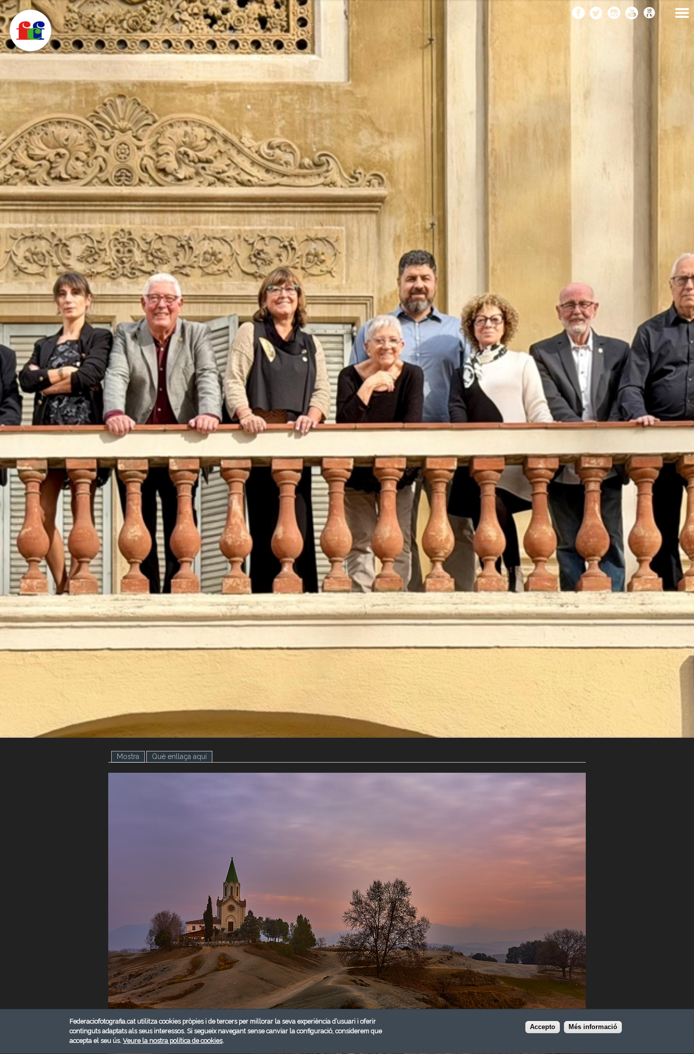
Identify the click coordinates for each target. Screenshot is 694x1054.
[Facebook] (578, 14)
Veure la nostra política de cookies (173, 1040)
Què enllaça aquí (179, 756)
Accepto (542, 1027)
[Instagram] (614, 14)
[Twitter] (596, 14)
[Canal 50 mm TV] (649, 14)
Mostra (131, 756)
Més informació (593, 1027)
